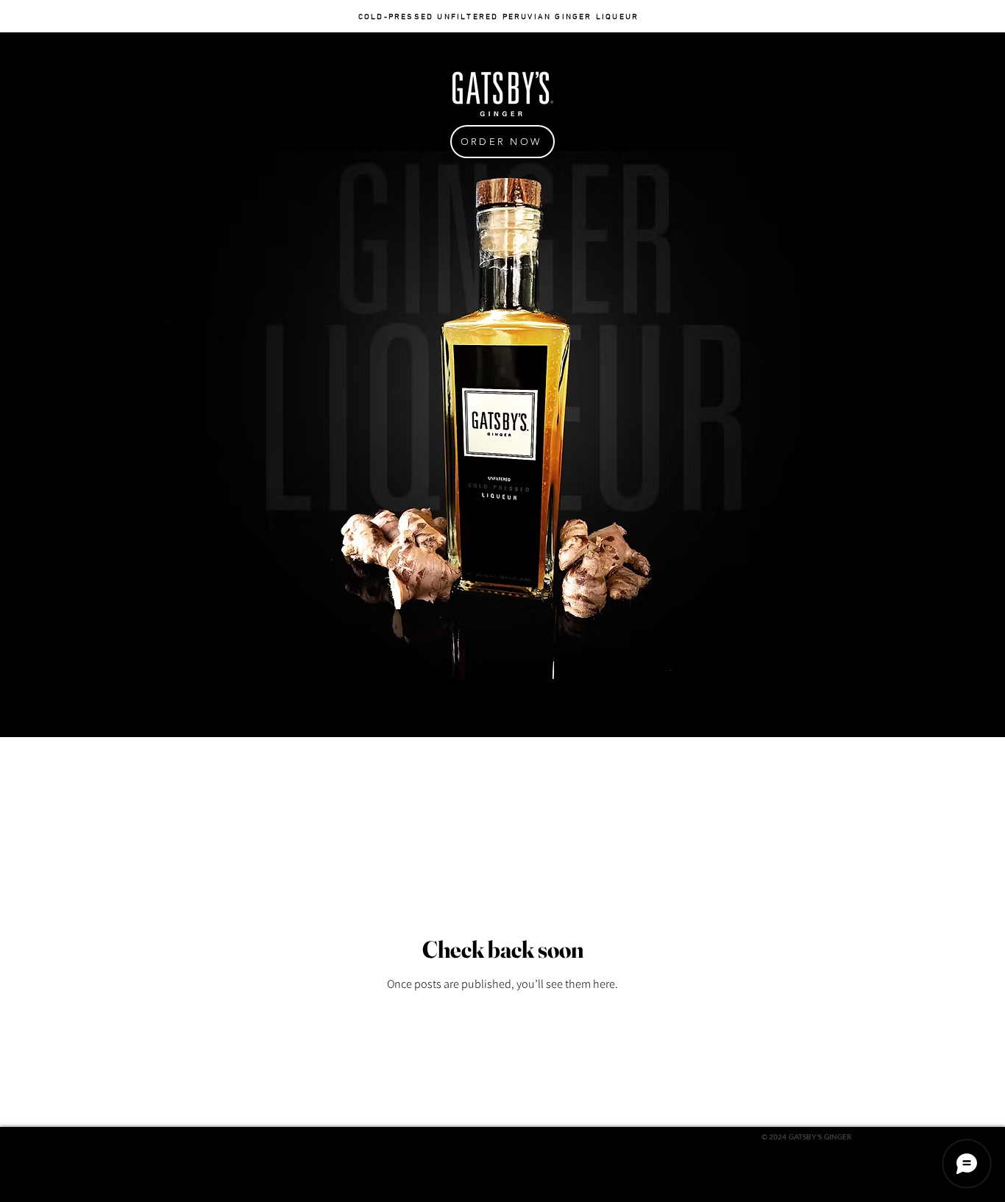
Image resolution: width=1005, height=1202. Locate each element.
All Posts (176, 765)
